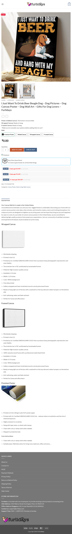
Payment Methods (7, 473)
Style (3, 130)
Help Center (5, 491)
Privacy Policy (5, 476)
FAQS (3, 469)
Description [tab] (5, 200)
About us (4, 462)
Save (4, 14)
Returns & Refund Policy (9, 480)
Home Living (20, 100)
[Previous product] (6, 116)
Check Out (30, 150)
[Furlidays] (36, 4)
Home (3, 100)
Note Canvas (27, 187)
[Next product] (3, 116)
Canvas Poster (12, 187)
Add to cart (17, 150)
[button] (2, 4)
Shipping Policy (6, 484)
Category (10, 100)
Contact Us (5, 465)
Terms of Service (6, 487)
